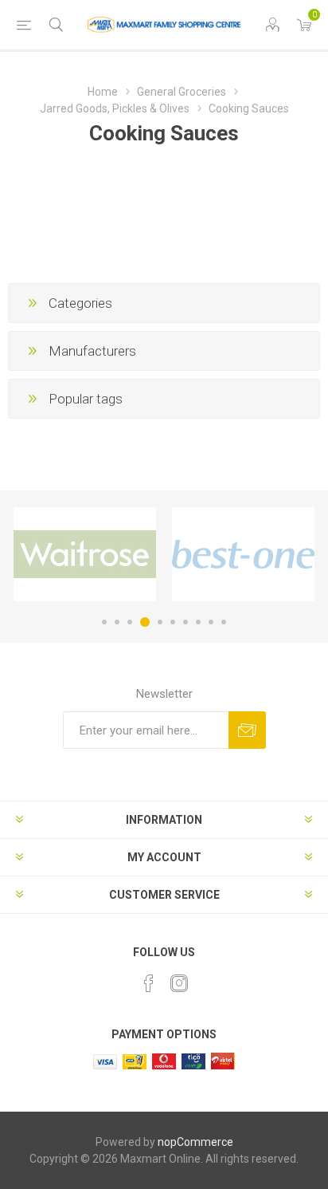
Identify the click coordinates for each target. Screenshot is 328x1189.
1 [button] (104, 622)
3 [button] (129, 622)
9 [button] (211, 622)
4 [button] (145, 622)
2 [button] (117, 622)
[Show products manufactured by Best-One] (243, 554)
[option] (85, 554)
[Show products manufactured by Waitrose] (85, 554)
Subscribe (247, 730)
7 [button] (185, 622)
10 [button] (223, 622)
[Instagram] (179, 983)
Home (103, 91)
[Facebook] (149, 983)
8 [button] (198, 622)
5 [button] (160, 622)
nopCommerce (195, 1142)
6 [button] (172, 622)
